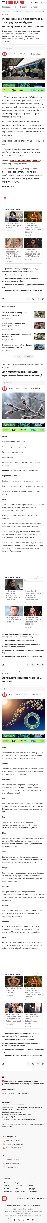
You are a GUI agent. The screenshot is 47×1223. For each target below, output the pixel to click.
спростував (26, 141)
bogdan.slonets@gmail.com (11, 1112)
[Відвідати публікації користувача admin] (4, 54)
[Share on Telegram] (28, 1219)
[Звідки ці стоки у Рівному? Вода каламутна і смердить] (39, 314)
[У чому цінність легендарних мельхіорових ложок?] (39, 325)
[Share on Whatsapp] (23, 1219)
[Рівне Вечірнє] (18, 2)
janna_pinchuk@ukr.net (10, 1117)
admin (10, 54)
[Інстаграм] (41, 1198)
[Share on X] (19, 1219)
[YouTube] (37, 1198)
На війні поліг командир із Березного (19, 275)
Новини (6, 14)
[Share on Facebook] (14, 1219)
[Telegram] (43, 1198)
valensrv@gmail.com (36, 1107)
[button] (4, 2)
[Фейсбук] (32, 1198)
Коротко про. (8, 186)
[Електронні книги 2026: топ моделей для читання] (39, 336)
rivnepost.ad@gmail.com (26, 1119)
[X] (34, 1198)
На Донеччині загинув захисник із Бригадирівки (23, 291)
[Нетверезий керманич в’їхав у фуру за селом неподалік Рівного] (39, 347)
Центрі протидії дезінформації (25, 160)
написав (7, 113)
